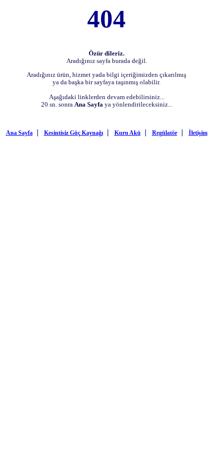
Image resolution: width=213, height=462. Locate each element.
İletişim (198, 133)
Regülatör (164, 133)
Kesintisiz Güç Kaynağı (73, 133)
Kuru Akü (127, 133)
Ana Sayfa (19, 133)
